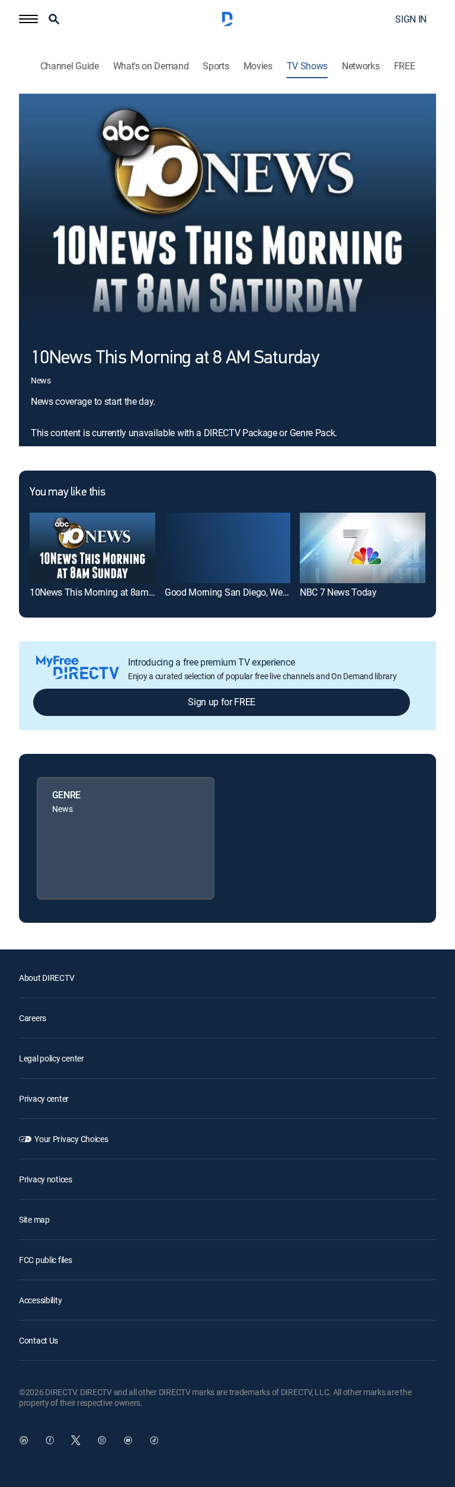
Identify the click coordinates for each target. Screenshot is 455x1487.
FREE (404, 66)
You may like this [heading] (67, 492)
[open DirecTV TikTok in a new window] (154, 1440)
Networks (360, 66)
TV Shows (307, 66)
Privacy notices (45, 1179)
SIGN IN (411, 18)
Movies (258, 66)
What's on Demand (151, 66)
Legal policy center (51, 1058)
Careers (32, 1018)
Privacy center (44, 1098)
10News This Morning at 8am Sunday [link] (105, 592)
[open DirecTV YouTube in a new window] (128, 1440)
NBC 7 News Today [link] (338, 592)
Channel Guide (69, 66)
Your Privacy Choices (71, 1138)
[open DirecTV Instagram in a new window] (102, 1440)
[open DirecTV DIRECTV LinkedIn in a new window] (23, 1440)
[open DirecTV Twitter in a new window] (76, 1440)
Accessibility (40, 1300)
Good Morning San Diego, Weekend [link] (235, 592)
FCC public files (45, 1259)
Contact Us (38, 1340)
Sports (216, 66)
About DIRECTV (46, 977)
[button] (28, 18)
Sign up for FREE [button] (221, 701)
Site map (34, 1219)
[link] (92, 548)
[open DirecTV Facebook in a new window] (50, 1440)
